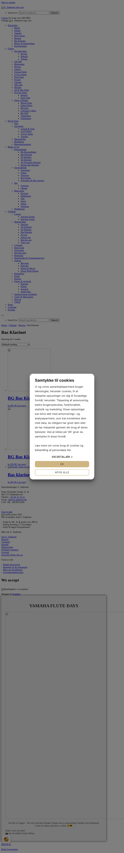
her (69, 450)
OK (62, 464)
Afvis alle (62, 472)
